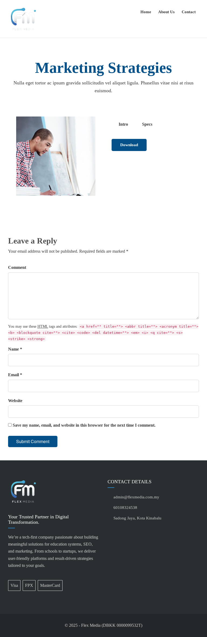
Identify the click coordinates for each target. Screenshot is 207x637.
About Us (166, 12)
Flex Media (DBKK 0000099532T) (111, 625)
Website (15, 400)
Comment (17, 267)
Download (129, 145)
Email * (15, 374)
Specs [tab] (147, 124)
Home (145, 12)
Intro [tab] (123, 124)
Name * (15, 349)
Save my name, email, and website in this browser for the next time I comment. (84, 425)
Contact (189, 12)
